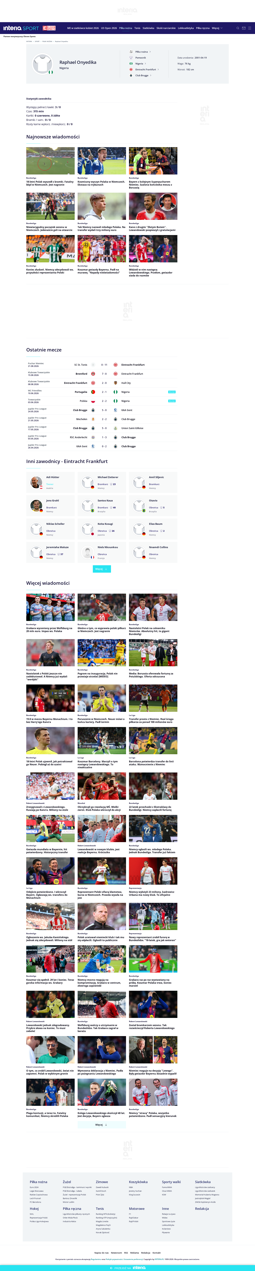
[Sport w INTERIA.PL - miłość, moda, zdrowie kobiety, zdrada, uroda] (31, 28)
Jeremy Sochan (135, 1191)
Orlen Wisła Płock (70, 1217)
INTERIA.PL (159, 1259)
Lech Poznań (35, 1198)
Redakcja (202, 1208)
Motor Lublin (68, 1202)
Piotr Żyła (100, 1194)
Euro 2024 (34, 1187)
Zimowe (102, 1182)
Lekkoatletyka (168, 1225)
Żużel (67, 1182)
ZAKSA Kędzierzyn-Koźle (205, 1202)
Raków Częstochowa (39, 1194)
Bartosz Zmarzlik (70, 1198)
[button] (125, 28)
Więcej (99, 569)
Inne (165, 1208)
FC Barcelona (35, 1202)
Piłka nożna (47, 41)
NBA (131, 1187)
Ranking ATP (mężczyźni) (106, 1217)
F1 (130, 1214)
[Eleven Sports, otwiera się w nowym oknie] (49, 28)
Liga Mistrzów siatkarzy (205, 1187)
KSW (164, 1194)
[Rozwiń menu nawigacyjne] (250, 28)
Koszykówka (138, 1182)
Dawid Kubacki (102, 1187)
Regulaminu (96, 1259)
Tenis (100, 1208)
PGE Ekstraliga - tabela (72, 1191)
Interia (29, 41)
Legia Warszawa (36, 1191)
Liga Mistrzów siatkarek (205, 1191)
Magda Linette (102, 1221)
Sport (37, 41)
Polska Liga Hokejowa (39, 1221)
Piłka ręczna (72, 1208)
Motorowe (136, 1208)
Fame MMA (167, 1187)
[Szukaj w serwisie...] (238, 28)
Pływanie (166, 1232)
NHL (32, 1214)
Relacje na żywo (168, 1214)
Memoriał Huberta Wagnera (207, 1194)
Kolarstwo (166, 1228)
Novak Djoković (102, 1232)
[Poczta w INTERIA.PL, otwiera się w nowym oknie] (244, 28)
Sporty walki (171, 1182)
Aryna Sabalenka (103, 1228)
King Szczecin (134, 1194)
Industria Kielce (69, 1221)
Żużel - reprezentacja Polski (74, 1194)
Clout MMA (167, 1191)
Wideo (164, 1217)
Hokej (34, 1208)
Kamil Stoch (101, 1191)
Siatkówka (203, 1182)
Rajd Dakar (133, 1217)
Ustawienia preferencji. (133, 1259)
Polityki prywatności (114, 1259)
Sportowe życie (168, 1221)
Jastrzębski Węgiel (202, 1198)
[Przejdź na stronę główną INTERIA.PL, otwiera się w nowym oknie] (13, 28)
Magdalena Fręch (103, 1225)
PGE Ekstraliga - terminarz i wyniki (77, 1187)
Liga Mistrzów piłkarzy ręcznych (76, 1214)
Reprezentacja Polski (38, 1217)
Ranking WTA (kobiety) (105, 1214)
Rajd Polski (133, 1221)
